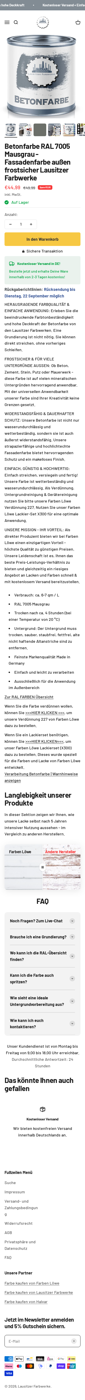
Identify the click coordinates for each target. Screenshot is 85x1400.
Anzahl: (11, 214)
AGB (8, 1232)
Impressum (15, 1191)
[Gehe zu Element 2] (25, 131)
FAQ (8, 1257)
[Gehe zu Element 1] (11, 131)
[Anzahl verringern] (10, 224)
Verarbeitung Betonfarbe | (28, 773)
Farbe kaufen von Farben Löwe (32, 1283)
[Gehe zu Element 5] (69, 131)
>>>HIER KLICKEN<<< (44, 741)
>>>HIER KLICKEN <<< (44, 712)
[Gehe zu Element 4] (54, 131)
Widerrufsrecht (19, 1223)
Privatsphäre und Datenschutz (20, 1245)
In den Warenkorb (42, 239)
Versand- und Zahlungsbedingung (21, 1208)
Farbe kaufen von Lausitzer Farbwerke (39, 1292)
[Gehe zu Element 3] (40, 131)
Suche (10, 1182)
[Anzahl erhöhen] (31, 224)
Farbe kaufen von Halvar (26, 1301)
